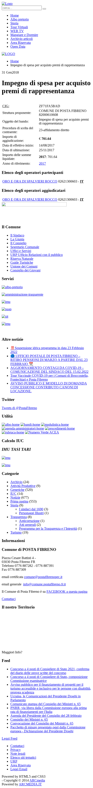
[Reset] (44, 8)
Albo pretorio (19, 19)
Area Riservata (20, 42)
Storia (14, 23)
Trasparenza (18, 517)
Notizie (15, 497)
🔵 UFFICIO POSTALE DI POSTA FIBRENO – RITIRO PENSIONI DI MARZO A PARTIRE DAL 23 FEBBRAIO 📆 (49, 360)
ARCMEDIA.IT (30, 784)
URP (13, 761)
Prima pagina (19, 501)
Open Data (17, 46)
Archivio (16, 482)
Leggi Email (18, 769)
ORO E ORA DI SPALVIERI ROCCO (29, 181)
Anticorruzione (29, 521)
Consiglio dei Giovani (25, 270)
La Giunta (17, 239)
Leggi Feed (9, 738)
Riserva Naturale (21, 258)
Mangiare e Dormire (24, 35)
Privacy (15, 750)
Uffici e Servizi (20, 251)
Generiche (17, 490)
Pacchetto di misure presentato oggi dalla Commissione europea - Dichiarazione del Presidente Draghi (47, 729)
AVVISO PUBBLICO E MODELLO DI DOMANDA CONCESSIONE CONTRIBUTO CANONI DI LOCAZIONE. (48, 387)
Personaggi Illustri (31, 513)
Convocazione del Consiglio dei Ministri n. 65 (41, 723)
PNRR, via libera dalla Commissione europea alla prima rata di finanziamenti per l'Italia (48, 710)
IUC (13, 493)
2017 (42, 163)
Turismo (16, 532)
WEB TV (17, 31)
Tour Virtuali (19, 27)
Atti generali (27, 524)
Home (14, 15)
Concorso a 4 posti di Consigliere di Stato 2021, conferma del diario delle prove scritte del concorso (49, 671)
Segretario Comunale (24, 247)
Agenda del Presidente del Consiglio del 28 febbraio (46, 715)
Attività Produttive (22, 486)
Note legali (17, 753)
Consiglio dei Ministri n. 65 (29, 719)
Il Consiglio (18, 243)
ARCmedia (37, 780)
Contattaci (9, 599)
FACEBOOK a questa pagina (66, 591)
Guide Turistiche (21, 262)
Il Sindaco (17, 235)
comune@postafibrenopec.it (43, 577)
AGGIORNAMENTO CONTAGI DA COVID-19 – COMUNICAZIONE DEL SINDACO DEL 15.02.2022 (49, 370)
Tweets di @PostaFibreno (19, 408)
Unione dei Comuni (23, 266)
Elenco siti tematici (23, 757)
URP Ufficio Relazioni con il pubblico (36, 255)
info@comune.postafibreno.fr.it (44, 584)
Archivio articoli (21, 39)
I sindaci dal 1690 (31, 509)
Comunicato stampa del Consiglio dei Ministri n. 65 (45, 704)
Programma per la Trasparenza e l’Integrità (48, 528)
